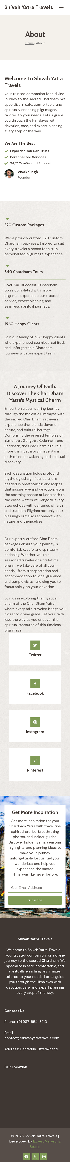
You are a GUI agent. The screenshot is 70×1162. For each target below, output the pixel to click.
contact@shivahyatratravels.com (31, 1038)
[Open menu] (61, 7)
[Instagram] (43, 1156)
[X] (35, 1156)
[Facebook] (26, 1156)
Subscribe (35, 900)
